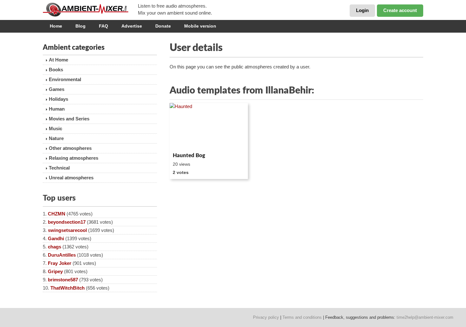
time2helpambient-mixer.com (425, 317)
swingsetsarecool (67, 230)
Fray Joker (59, 263)
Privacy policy (266, 317)
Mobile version (200, 26)
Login (362, 10)
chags (54, 246)
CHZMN (56, 213)
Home (56, 26)
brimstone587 (63, 279)
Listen (185, 141)
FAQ (103, 26)
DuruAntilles (62, 255)
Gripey (55, 271)
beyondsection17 (67, 222)
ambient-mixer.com (90, 9)
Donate (163, 26)
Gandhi (56, 238)
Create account (400, 10)
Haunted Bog (189, 155)
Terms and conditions (302, 317)
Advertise (131, 26)
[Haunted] (209, 126)
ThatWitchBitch (67, 288)
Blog (80, 26)
